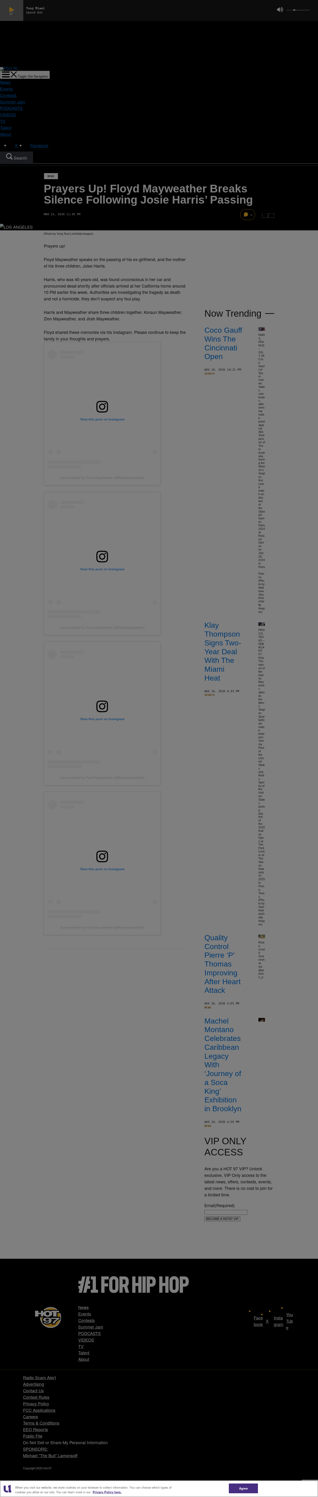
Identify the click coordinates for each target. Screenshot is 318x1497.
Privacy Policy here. (107, 1492)
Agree (243, 1488)
